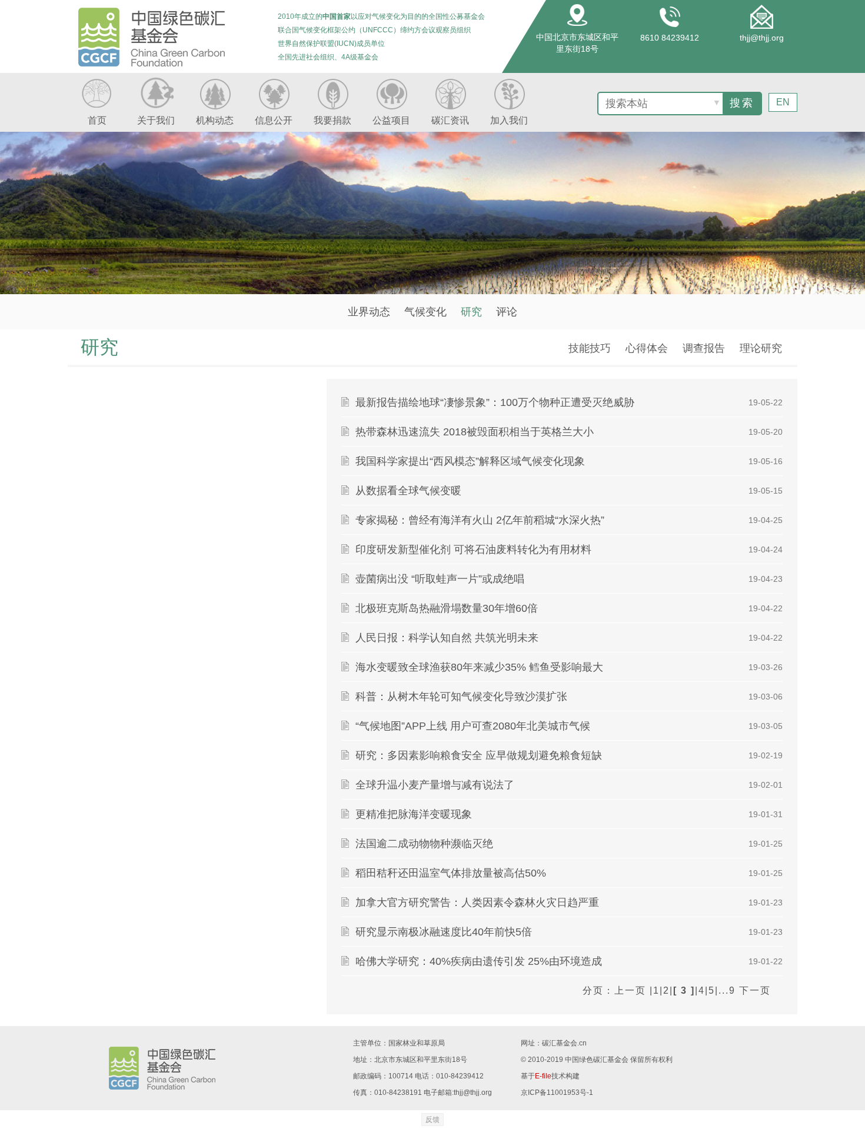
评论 (506, 312)
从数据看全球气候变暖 (408, 491)
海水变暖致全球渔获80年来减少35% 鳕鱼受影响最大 (479, 667)
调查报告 (704, 348)
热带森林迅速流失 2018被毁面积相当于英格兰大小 (474, 432)
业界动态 (369, 312)
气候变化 (425, 312)
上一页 (630, 990)
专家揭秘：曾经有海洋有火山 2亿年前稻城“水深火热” (479, 520)
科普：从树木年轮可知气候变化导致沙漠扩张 (461, 696)
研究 (471, 312)
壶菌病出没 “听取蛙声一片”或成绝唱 (439, 579)
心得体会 (647, 348)
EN (783, 102)
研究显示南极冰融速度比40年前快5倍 (443, 932)
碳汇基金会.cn (564, 1043)
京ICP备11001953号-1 (557, 1092)
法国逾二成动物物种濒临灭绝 (424, 844)
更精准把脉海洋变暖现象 (413, 814)
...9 (727, 990)
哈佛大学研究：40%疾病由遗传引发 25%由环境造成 (478, 961)
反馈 (432, 1119)
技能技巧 (589, 348)
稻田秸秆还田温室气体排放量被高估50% (450, 873)
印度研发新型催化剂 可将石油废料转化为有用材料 (473, 549)
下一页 (755, 990)
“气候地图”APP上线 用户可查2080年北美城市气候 (472, 726)
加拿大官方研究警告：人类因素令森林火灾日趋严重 (477, 902)
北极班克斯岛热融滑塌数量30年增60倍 (446, 608)
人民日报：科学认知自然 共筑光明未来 (446, 638)
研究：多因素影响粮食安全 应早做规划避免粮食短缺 (478, 755)
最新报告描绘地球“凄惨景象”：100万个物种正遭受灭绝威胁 (494, 402)
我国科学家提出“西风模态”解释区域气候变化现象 (470, 461)
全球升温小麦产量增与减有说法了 (434, 785)
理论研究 (761, 348)
